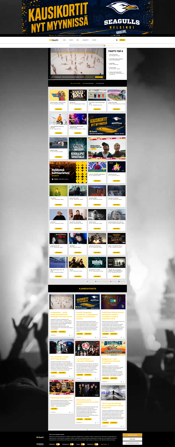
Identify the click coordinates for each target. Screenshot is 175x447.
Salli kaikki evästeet (132, 435)
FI (123, 35)
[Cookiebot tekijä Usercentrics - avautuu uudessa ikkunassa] (40, 444)
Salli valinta (132, 439)
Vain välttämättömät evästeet (132, 443)
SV (125, 35)
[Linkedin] (119, 35)
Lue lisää (54, 331)
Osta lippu (62, 331)
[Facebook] (114, 35)
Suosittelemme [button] (76, 83)
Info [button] (78, 40)
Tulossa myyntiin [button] (89, 83)
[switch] (72, 444)
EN (122, 35)
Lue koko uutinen (89, 77)
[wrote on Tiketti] (61, 301)
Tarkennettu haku (110, 45)
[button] (49, 77)
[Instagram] (116, 35)
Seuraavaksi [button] (100, 83)
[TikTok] (117, 35)
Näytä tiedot (104, 444)
